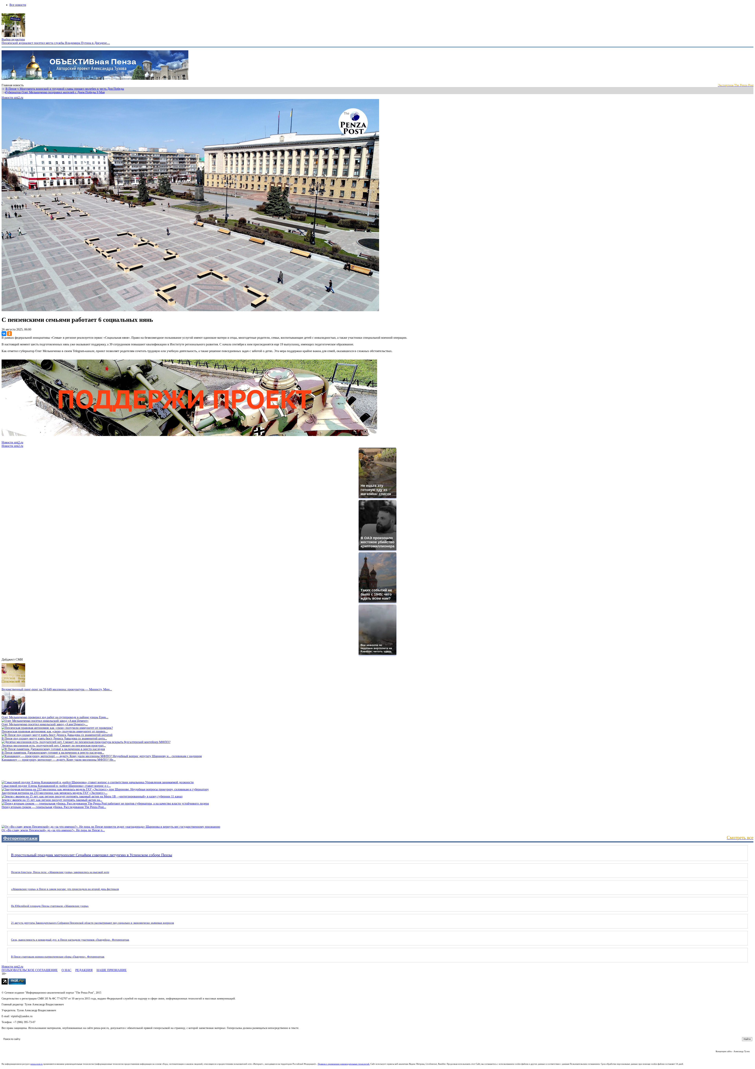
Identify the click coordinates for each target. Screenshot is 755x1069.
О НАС (66, 970)
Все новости (17, 4)
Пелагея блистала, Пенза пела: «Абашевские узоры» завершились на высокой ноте (60, 872)
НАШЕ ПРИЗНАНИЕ (112, 970)
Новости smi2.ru (12, 97)
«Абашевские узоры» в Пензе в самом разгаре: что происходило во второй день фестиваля (65, 889)
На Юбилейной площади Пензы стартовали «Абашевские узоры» (50, 906)
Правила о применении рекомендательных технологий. (344, 1064)
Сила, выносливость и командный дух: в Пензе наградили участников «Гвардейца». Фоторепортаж (70, 939)
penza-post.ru (36, 1064)
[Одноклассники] (9, 333)
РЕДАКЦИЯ (84, 970)
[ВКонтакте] (4, 333)
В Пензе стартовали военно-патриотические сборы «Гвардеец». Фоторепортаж (57, 956)
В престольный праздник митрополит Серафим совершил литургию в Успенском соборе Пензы (91, 855)
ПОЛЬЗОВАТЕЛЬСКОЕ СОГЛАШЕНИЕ (30, 970)
